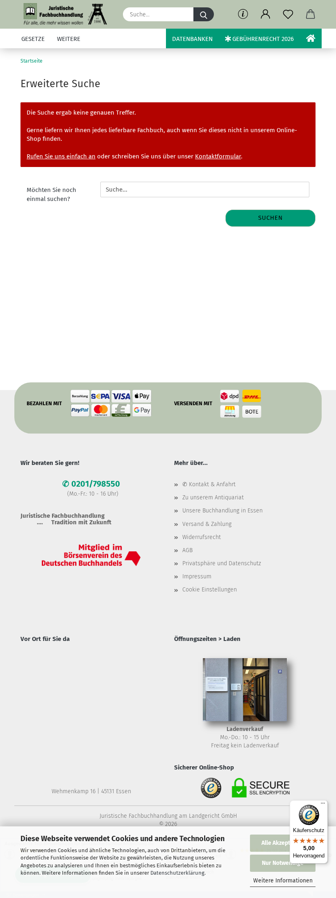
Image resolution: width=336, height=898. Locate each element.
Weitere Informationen (283, 880)
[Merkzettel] (288, 14)
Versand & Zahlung (207, 524)
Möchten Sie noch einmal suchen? (51, 194)
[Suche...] (203, 14)
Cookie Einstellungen (209, 589)
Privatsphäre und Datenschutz (221, 563)
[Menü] (323, 805)
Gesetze (33, 39)
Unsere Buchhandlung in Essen (222, 510)
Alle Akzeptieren (282, 842)
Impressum (196, 576)
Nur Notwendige (283, 863)
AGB (187, 550)
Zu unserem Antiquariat (213, 497)
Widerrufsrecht (201, 537)
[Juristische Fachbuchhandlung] (65, 14)
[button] (265, 14)
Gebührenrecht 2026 (262, 39)
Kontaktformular (218, 156)
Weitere (68, 39)
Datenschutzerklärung (177, 873)
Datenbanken (192, 39)
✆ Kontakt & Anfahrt (209, 484)
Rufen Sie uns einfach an (61, 156)
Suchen (270, 217)
